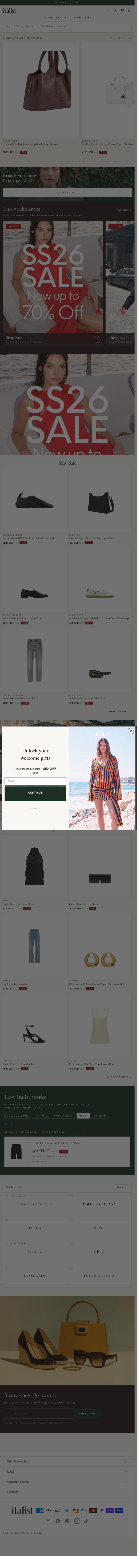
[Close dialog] (131, 731)
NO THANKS (35, 808)
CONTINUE (35, 792)
